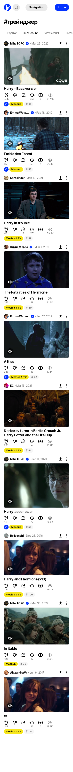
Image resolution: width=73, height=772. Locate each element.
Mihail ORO (17, 43)
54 (28, 450)
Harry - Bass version (21, 89)
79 (23, 664)
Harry (9, 512)
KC (12, 385)
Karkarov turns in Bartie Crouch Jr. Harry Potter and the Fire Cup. (32, 433)
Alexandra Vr (18, 672)
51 (28, 238)
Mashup (16, 104)
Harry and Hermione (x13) (25, 579)
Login (62, 7)
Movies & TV (13, 238)
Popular (12, 33)
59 (28, 527)
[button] (6, 95)
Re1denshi (17, 535)
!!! (5, 716)
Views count (51, 33)
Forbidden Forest (18, 154)
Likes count (30, 33)
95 (28, 104)
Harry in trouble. (17, 223)
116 (29, 731)
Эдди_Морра (19, 247)
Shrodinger (17, 178)
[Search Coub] (16, 7)
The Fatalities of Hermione (25, 292)
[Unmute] (10, 78)
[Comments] (23, 95)
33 (28, 169)
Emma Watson (19, 112)
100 (29, 594)
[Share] (60, 43)
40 (29, 307)
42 (34, 377)
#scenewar (23, 512)
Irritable (10, 648)
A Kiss (9, 362)
